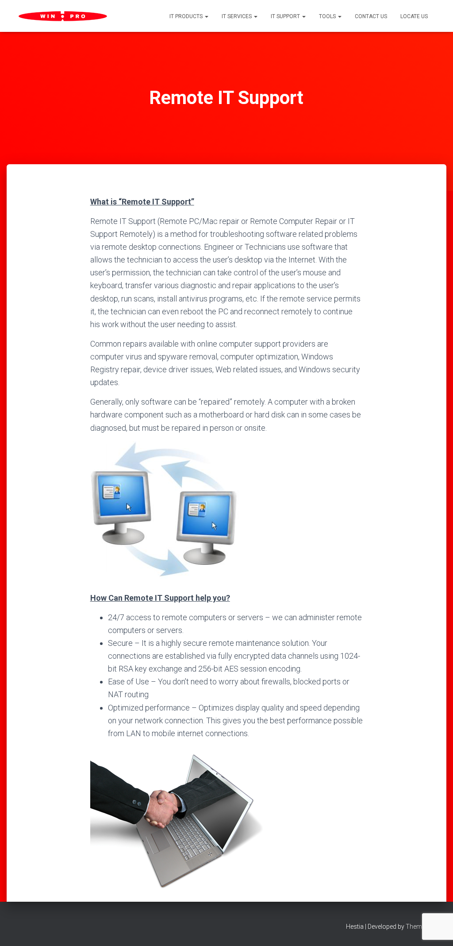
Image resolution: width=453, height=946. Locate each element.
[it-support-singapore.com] (63, 16)
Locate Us (414, 16)
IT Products (186, 16)
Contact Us (371, 16)
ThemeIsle (420, 926)
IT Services (237, 16)
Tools (328, 16)
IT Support (286, 16)
